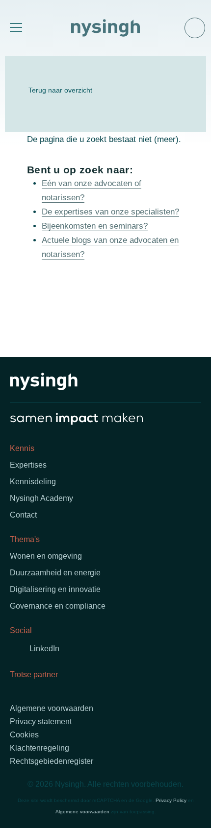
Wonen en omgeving (46, 556)
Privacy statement (41, 721)
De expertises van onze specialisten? (110, 211)
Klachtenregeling (39, 748)
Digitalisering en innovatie (55, 589)
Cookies (24, 735)
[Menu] (14, 28)
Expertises (28, 465)
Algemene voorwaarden (51, 708)
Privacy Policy (171, 800)
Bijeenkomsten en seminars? (95, 226)
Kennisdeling (33, 481)
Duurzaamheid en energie (55, 572)
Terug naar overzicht (60, 90)
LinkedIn (44, 648)
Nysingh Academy (41, 498)
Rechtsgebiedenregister (51, 761)
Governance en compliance (58, 606)
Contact (23, 515)
